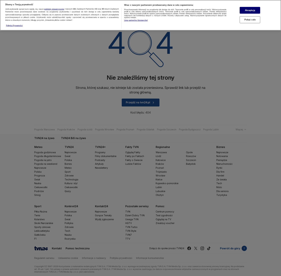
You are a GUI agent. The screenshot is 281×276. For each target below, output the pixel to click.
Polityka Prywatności (14, 25)
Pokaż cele (250, 19)
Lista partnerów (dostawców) (136, 20)
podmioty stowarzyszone (54, 9)
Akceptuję (250, 10)
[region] (140, 15)
